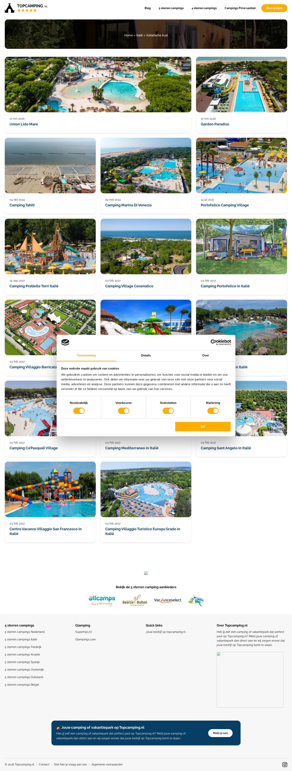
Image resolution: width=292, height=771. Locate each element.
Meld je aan (220, 733)
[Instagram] (284, 764)
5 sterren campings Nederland (25, 631)
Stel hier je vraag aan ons (70, 764)
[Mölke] (196, 601)
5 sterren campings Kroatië (22, 654)
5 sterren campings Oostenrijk (24, 669)
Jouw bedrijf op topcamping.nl (166, 631)
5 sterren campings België (22, 684)
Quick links (154, 625)
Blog (148, 8)
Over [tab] (205, 355)
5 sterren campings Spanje (22, 662)
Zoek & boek (274, 8)
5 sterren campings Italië (21, 639)
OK (203, 426)
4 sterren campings (204, 8)
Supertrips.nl (83, 631)
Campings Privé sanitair (240, 8)
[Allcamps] (102, 601)
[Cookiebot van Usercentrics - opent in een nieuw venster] (213, 342)
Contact (44, 764)
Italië (139, 35)
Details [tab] (146, 355)
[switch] (123, 411)
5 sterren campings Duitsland (24, 677)
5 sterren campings (171, 8)
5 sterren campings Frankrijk (23, 647)
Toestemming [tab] (86, 355)
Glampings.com (85, 639)
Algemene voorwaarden (107, 764)
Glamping (82, 625)
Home (128, 35)
